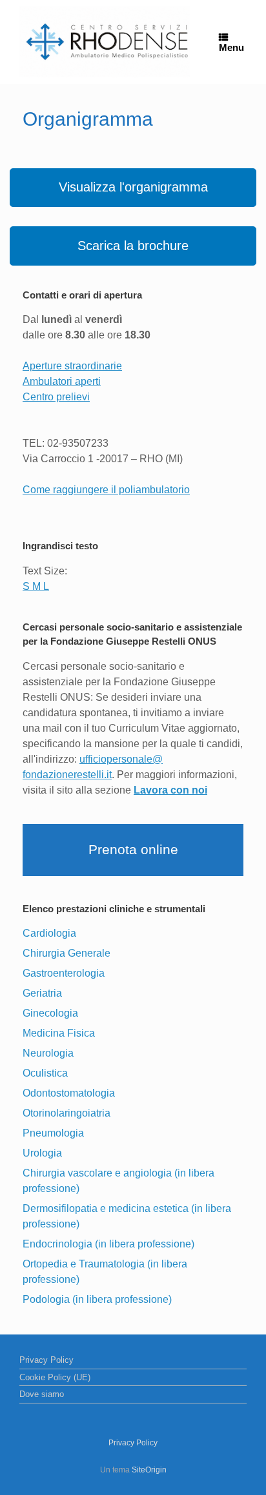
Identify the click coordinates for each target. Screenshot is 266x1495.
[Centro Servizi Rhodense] (104, 42)
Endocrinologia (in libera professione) (108, 1243)
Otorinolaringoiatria (66, 1113)
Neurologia (48, 1053)
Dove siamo (41, 1394)
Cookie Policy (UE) (54, 1377)
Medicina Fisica (59, 1033)
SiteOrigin (149, 1470)
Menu (231, 47)
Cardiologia (49, 933)
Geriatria (42, 993)
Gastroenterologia (64, 973)
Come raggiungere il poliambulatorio (106, 489)
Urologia (42, 1153)
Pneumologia (53, 1133)
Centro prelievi (56, 396)
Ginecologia (50, 1013)
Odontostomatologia (69, 1093)
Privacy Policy (46, 1360)
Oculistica (45, 1073)
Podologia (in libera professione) (97, 1299)
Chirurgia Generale (66, 953)
